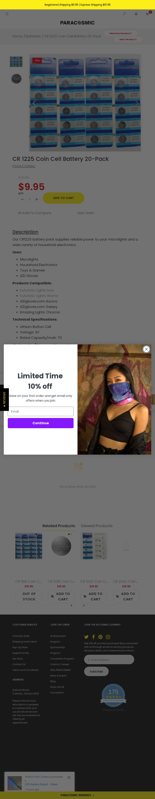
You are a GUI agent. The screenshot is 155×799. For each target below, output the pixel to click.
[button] (4, 399)
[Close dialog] (146, 349)
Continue (41, 423)
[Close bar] (152, 2)
